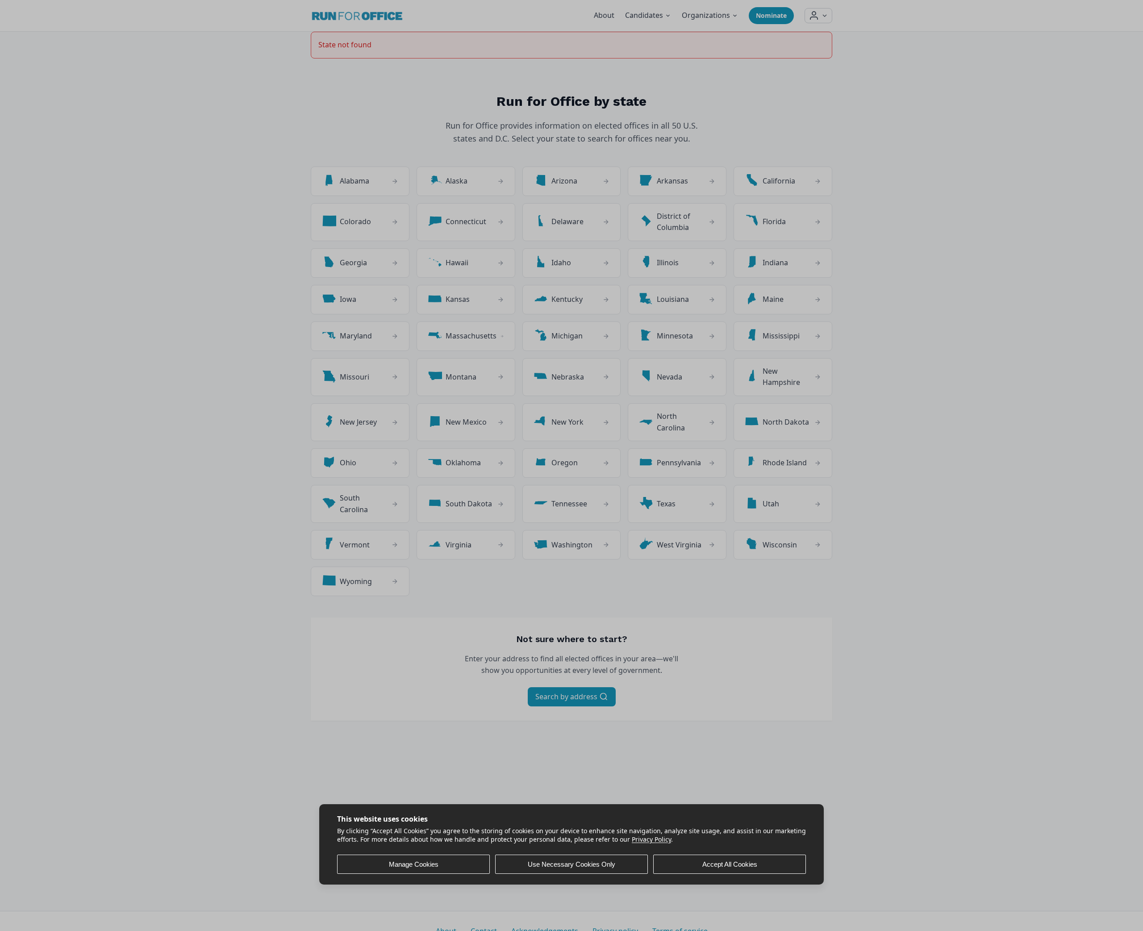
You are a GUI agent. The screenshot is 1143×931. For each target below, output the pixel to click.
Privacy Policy (651, 839)
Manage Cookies (413, 864)
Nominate (771, 15)
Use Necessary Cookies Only (571, 864)
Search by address (567, 696)
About (604, 15)
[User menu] (818, 15)
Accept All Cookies (729, 864)
